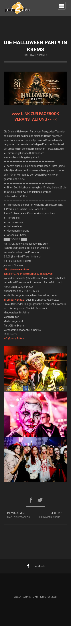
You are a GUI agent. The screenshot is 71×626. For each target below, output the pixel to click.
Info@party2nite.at (14, 299)
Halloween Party (35, 55)
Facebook (39, 566)
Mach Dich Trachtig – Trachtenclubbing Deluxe (21, 515)
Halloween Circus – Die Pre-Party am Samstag (53, 515)
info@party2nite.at (14, 338)
